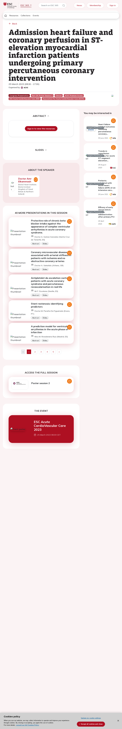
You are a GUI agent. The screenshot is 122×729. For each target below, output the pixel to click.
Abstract (35, 244)
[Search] (64, 6)
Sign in (113, 5)
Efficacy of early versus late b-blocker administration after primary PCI (106, 212)
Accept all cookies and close (92, 724)
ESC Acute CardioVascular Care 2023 (50, 426)
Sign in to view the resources (41, 128)
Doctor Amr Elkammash (25, 180)
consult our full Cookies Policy (27, 725)
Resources (13, 15)
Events (36, 15)
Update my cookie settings (91, 718)
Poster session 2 (40, 383)
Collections (25, 15)
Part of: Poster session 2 (42, 95)
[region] (61, 721)
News (79, 5)
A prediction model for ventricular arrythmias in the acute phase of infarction (50, 329)
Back (14, 23)
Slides (45, 244)
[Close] (118, 720)
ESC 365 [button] (25, 5)
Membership (95, 5)
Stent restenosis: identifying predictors (47, 305)
